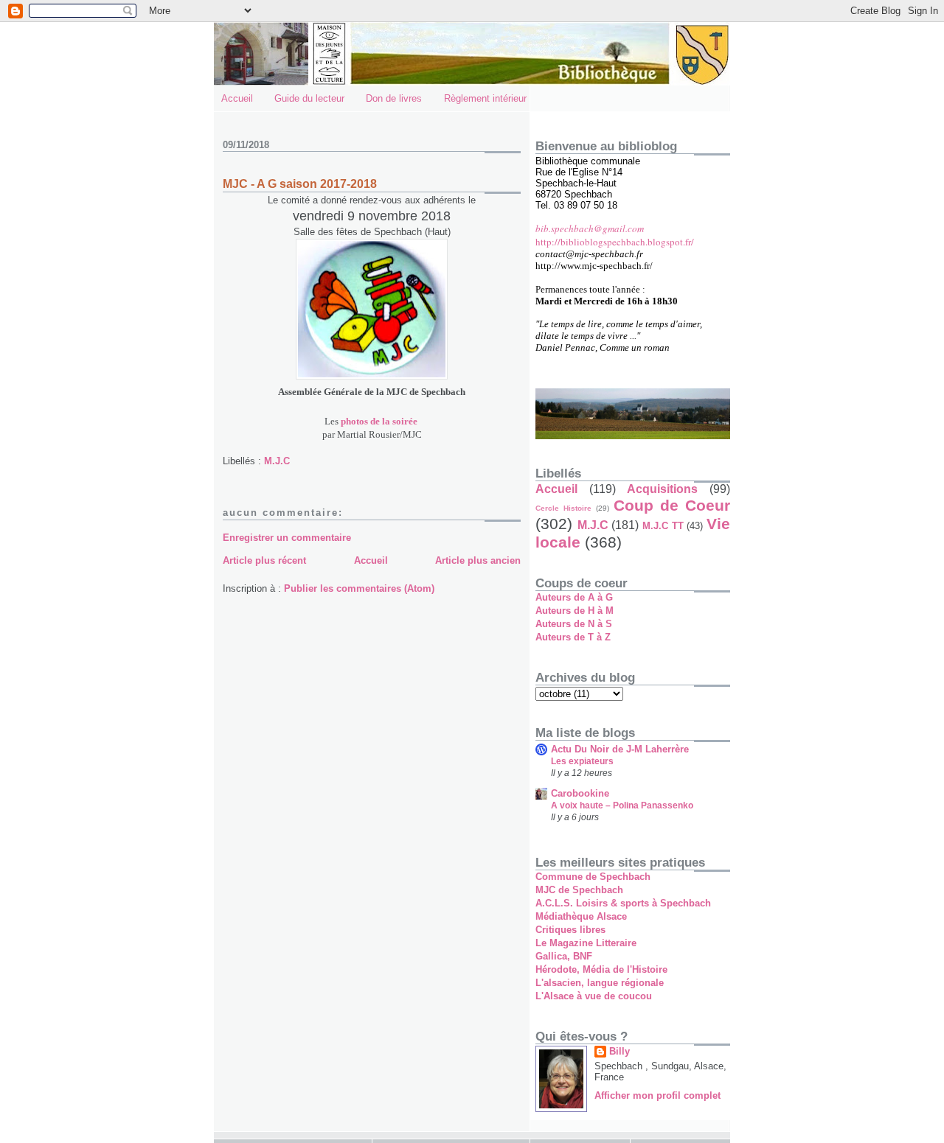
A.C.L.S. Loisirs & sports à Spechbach (623, 903)
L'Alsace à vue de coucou (593, 996)
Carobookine (580, 793)
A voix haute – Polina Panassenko (622, 805)
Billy (619, 1051)
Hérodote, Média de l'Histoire (601, 969)
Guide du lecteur (309, 98)
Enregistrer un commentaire (287, 537)
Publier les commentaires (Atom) (359, 588)
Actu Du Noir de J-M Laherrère (620, 749)
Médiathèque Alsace (581, 916)
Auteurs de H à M (574, 610)
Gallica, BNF (563, 956)
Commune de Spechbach (592, 876)
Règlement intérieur (485, 98)
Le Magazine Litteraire (585, 942)
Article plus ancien (478, 560)
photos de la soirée (379, 421)
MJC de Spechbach (579, 889)
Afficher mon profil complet (657, 1095)
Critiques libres (570, 929)
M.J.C (277, 460)
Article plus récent (264, 560)
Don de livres (394, 98)
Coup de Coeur (672, 505)
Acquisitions (662, 489)
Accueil (237, 98)
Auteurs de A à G (574, 597)
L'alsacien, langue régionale (599, 982)
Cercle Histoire (563, 508)
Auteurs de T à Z (573, 637)
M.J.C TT (663, 525)
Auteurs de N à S (573, 623)
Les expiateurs (582, 761)
